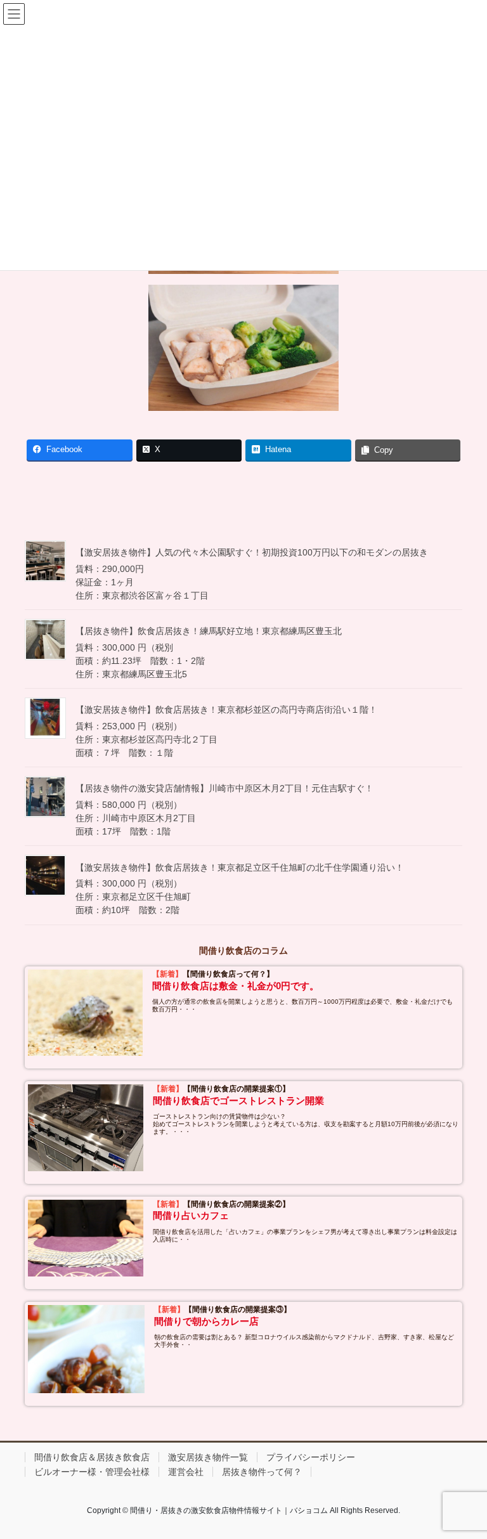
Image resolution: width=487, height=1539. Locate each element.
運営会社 (186, 1472)
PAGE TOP (464, 1481)
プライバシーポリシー (310, 1457)
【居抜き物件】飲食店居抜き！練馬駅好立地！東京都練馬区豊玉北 (208, 631)
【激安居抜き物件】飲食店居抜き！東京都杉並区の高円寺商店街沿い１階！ (226, 710)
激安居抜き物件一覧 (208, 1457)
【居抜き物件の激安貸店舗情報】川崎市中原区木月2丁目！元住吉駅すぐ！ (224, 788)
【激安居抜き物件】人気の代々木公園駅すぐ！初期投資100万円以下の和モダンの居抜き (251, 552)
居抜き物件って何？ (262, 1472)
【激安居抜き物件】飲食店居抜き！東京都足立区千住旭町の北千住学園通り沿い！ (239, 867)
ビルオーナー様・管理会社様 (92, 1472)
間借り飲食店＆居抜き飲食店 (92, 1457)
